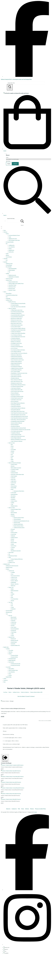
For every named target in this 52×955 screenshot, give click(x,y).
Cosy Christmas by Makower (16, 334)
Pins (9, 271)
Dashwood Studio (14, 472)
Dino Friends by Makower (16, 339)
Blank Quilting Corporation (16, 467)
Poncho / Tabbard (14, 580)
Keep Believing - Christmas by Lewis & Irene (19, 373)
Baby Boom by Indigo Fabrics (16, 318)
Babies (12, 588)
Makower (13, 484)
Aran (12, 605)
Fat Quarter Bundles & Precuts (14, 235)
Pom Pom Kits (11, 662)
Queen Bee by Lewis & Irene (16, 399)
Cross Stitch (11, 650)
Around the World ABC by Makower (18, 315)
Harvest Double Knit (15, 628)
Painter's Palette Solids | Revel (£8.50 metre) (10, 795)
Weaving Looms (9, 612)
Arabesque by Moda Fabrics (16, 313)
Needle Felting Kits (12, 660)
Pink (12, 454)
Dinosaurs (13, 529)
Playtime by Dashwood (15, 394)
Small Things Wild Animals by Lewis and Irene (19, 416)
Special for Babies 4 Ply (15, 645)
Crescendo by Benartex (15, 338)
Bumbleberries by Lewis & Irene (17, 321)
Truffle (12, 633)
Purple (12, 456)
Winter (12, 549)
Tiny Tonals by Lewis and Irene (16, 431)
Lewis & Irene (13, 482)
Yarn (7, 613)
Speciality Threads (12, 290)
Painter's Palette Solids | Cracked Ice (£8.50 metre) (11, 767)
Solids (10, 557)
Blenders (12, 514)
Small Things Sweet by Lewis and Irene (18, 414)
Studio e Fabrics (14, 501)
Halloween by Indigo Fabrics (16, 354)
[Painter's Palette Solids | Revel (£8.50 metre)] (11, 793)
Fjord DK (12, 625)
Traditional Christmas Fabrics (19, 527)
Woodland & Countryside (16, 550)
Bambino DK (13, 638)
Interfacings (8, 298)
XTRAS (4, 678)
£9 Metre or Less (12, 562)
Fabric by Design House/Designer (15, 462)
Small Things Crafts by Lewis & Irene (17, 411)
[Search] (22, 221)
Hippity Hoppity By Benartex (16, 363)
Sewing (12, 544)
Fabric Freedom (14, 476)
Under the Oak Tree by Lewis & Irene (18, 436)
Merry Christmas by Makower (16, 379)
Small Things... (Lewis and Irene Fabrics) (18, 419)
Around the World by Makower (17, 316)
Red (12, 457)
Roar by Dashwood (14, 401)
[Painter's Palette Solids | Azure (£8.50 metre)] (11, 782)
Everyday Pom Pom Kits (15, 665)
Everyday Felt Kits (14, 657)
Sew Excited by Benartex (15, 409)
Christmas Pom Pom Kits (15, 663)
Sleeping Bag (13, 582)
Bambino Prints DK (14, 640)
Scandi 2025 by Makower (16, 406)
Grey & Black (13, 449)
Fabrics (7, 233)
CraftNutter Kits (11, 245)
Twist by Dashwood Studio (16, 434)
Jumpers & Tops (14, 578)
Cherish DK (13, 620)
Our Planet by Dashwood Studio (17, 386)
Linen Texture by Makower (16, 374)
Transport (13, 547)
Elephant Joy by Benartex (16, 341)
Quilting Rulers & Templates (14, 276)
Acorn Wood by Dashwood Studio (17, 311)
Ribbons (7, 255)
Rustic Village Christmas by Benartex (18, 403)
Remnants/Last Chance (13, 555)
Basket (8, 163)
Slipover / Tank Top (14, 583)
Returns (32, 808)
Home (4, 230)
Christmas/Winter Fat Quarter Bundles (18, 303)
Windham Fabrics (14, 505)
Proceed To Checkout (30, 696)
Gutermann (13, 477)
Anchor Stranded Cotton (13, 281)
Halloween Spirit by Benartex (16, 356)
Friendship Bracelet (12, 658)
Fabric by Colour (12, 442)
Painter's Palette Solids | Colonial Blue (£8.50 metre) (12, 789)
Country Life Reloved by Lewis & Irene (18, 336)
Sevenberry (13, 499)
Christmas (5, 232)
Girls (12, 595)
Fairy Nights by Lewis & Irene (16, 343)
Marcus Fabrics (14, 486)
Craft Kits (8, 648)
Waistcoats (13, 585)
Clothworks (13, 471)
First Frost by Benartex (15, 344)
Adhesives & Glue (9, 263)
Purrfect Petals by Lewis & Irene (17, 398)
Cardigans (13, 572)
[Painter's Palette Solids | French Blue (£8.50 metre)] (12, 776)
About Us (8, 808)
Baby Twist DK (14, 618)
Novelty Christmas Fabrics (18, 525)
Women (12, 600)
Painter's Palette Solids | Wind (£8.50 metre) (10, 801)
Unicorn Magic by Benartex (16, 437)
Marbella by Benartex (15, 378)
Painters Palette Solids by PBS (16, 389)
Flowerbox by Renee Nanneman (17, 346)
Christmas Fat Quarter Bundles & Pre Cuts (21, 520)
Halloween (13, 535)
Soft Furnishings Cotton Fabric (14, 240)
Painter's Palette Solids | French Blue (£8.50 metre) (11, 778)
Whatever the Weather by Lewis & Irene (18, 439)
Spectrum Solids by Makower (16, 422)
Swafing (12, 502)
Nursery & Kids (14, 542)
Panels (10, 237)
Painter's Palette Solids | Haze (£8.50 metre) (10, 772)
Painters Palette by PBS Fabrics (17, 559)
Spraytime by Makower (15, 426)
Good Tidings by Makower (16, 351)
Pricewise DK (13, 630)
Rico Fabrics (13, 496)
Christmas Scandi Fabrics (18, 524)
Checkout (15, 163)
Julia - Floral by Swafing (15, 371)
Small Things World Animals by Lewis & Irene (19, 417)
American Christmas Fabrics (19, 517)
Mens (12, 597)
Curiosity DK (13, 623)
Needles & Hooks (9, 567)
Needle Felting (8, 676)
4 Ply (12, 603)
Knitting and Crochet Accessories (12, 565)
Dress (12, 574)
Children (12, 593)
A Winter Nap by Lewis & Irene (16, 310)
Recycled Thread (12, 288)
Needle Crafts (6, 647)
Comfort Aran (13, 622)
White (12, 459)
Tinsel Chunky (13, 632)
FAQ (19, 808)
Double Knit (13, 608)
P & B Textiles (13, 492)
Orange (12, 452)
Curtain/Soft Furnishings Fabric (11, 295)
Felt (6, 260)
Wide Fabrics (11, 560)
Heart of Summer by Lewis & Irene (17, 359)
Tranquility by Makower (15, 432)
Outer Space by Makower (16, 388)
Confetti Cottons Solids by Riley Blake (18, 333)
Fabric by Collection (12, 308)
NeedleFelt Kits (11, 250)
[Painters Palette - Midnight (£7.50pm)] (7, 705)
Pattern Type (11, 587)
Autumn (12, 510)
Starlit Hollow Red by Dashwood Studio (18, 427)
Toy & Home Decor (14, 598)
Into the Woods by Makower (16, 366)
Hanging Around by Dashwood (16, 358)
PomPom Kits (11, 251)
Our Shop (5, 692)
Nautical (12, 539)
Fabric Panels (11, 552)
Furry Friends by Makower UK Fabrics (18, 349)
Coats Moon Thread (12, 285)
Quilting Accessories (12, 275)
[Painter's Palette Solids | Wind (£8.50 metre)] (11, 799)
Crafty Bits (5, 258)
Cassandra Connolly (15, 469)
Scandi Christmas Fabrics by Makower (18, 408)
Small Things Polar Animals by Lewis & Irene (19, 412)
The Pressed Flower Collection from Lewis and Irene (20, 429)
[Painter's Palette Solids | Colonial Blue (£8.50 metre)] (12, 787)
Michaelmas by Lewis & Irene (16, 383)
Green (12, 447)
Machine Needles (12, 270)
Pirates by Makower (15, 393)
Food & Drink (13, 534)
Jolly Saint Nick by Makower (16, 369)
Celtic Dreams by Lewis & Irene (17, 324)
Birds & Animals (14, 512)
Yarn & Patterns (9, 256)
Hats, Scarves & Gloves (15, 575)
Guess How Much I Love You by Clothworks (19, 353)
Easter (12, 530)
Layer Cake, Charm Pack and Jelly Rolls (18, 306)
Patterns (7, 569)
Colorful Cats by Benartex (16, 331)
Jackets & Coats (14, 577)
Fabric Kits (10, 652)
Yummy (12, 635)
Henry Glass (13, 479)
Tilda (12, 504)
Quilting (7, 273)
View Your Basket (21, 696)
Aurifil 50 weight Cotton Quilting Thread (16, 283)
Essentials (5, 261)
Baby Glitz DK (13, 617)
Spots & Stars (13, 545)
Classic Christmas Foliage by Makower (18, 328)
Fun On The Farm (14, 348)
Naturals (12, 451)
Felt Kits (10, 248)
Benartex (12, 466)
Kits (6, 243)
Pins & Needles (8, 266)
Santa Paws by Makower (15, 404)
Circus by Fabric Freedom (16, 326)
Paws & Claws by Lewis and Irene (17, 391)
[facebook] (27, 76)
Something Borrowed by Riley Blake (17, 421)
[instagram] (27, 944)
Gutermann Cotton (12, 286)
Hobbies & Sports (14, 537)
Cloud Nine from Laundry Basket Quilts (18, 329)
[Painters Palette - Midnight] (3, 705)
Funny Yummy (13, 627)
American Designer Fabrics (16, 509)
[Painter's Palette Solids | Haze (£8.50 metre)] (11, 770)
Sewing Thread (9, 280)
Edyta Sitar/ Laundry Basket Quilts (17, 474)
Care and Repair (9, 265)
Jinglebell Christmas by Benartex (17, 368)
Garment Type (11, 570)
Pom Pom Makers (9, 610)
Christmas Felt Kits (14, 655)
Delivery (27, 808)
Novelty (12, 540)
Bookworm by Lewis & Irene (16, 319)
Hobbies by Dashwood (15, 364)
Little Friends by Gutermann (16, 376)
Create (35, 812)
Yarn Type (10, 602)
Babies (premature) (14, 590)
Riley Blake (13, 497)
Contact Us (5, 680)
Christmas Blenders (17, 519)
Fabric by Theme (12, 507)
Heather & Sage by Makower (16, 361)
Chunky (12, 607)
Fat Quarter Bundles (10, 241)
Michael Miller (13, 487)
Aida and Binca (8, 293)
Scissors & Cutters (9, 278)
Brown (12, 446)
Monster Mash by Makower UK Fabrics (18, 384)
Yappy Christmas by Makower (16, 441)
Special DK (13, 643)
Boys (12, 592)
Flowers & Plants (14, 532)
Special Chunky (14, 642)
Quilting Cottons (9, 300)
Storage (10, 675)
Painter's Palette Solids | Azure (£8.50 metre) (10, 784)
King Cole (10, 615)
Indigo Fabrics (13, 481)
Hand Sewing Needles (13, 268)
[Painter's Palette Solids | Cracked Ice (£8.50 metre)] (12, 765)
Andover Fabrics (14, 464)
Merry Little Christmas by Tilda (17, 381)
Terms (22, 808)
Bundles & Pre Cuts (12, 301)
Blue (12, 444)
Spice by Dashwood (15, 424)
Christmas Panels (17, 522)
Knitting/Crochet (6, 564)
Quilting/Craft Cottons (13, 238)
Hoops (10, 673)
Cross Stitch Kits (12, 246)
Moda (12, 489)
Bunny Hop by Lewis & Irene (16, 323)
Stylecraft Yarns (11, 637)
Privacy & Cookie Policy (40, 808)
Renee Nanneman (14, 494)
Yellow (12, 461)
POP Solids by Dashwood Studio (17, 396)
